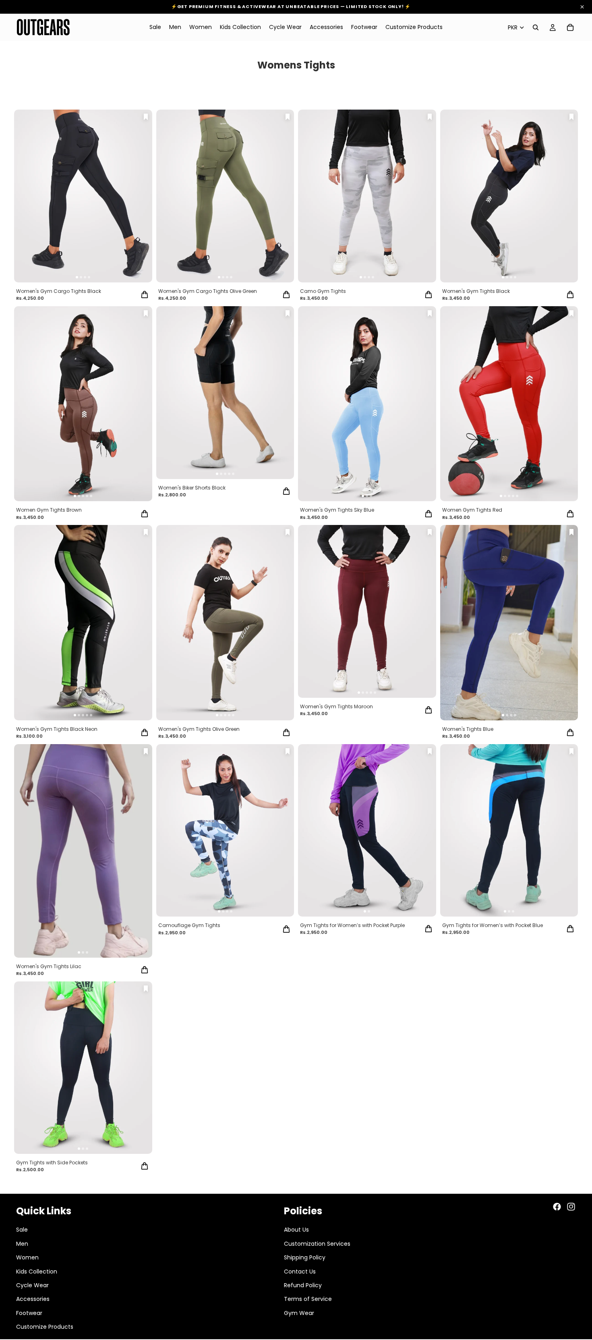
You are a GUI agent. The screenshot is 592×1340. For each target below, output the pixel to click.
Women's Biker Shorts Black (192, 487)
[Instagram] (571, 1206)
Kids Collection (36, 1271)
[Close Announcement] (582, 7)
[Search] (535, 27)
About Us (296, 1230)
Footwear (29, 1313)
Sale (22, 1230)
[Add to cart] (144, 294)
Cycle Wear (32, 1285)
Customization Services (317, 1243)
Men (22, 1243)
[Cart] (570, 27)
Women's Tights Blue (467, 729)
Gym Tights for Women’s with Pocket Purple (352, 925)
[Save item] (145, 117)
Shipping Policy (304, 1257)
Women (27, 1257)
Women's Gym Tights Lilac (48, 966)
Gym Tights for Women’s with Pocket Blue (492, 925)
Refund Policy (303, 1285)
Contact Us (300, 1271)
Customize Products (44, 1327)
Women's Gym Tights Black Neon (56, 729)
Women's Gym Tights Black (476, 291)
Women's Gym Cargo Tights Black (58, 291)
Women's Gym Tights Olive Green (199, 729)
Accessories (33, 1299)
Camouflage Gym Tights (189, 925)
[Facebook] (557, 1206)
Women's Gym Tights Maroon (336, 706)
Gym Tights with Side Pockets (52, 1162)
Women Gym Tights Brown (49, 509)
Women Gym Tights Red (472, 509)
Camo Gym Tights (323, 291)
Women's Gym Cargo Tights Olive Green (207, 291)
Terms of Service (308, 1299)
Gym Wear (299, 1313)
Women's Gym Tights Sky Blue (337, 509)
